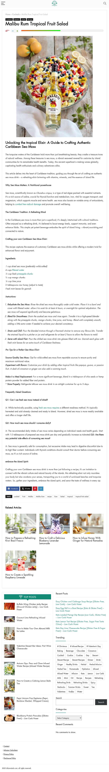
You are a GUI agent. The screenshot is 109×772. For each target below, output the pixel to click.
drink (98, 659)
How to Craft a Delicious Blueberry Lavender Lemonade (52, 540)
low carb (100, 673)
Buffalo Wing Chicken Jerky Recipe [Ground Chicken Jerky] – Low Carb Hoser (32, 607)
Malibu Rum (40, 496)
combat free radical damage (28, 204)
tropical (70, 496)
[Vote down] (13, 31)
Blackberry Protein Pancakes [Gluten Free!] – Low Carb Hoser (33, 717)
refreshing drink (63, 682)
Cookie (70, 655)
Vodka (71, 691)
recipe (49, 496)
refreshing (99, 678)
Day (87, 655)
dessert (95, 655)
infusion (75, 673)
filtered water (18, 270)
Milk (59, 678)
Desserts (16, 19)
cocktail (16, 496)
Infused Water (62, 673)
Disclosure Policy (10, 758)
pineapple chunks (25, 273)
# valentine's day (94, 646)
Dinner (90, 659)
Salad (62, 496)
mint (66, 678)
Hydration (86, 669)
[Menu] (3, 3)
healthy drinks (72, 664)
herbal (83, 664)
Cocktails (16, 14)
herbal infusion (95, 664)
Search (59, 698)
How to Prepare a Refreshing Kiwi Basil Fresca (20, 539)
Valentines (61, 691)
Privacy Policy (9, 754)
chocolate (81, 650)
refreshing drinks (81, 682)
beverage (70, 650)
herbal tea (61, 669)
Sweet (86, 687)
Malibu (30, 496)
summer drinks (74, 687)
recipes (88, 678)
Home (7, 14)
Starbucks (61, 687)
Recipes (30, 19)
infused (96, 669)
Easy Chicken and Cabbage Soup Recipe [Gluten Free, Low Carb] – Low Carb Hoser (80, 602)
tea (93, 687)
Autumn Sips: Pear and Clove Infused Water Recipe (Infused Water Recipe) (33, 664)
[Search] (105, 3)
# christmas (62, 646)
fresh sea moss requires (49, 407)
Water (79, 691)
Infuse (23, 19)
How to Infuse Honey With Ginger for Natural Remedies (88, 539)
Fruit (23, 496)
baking (60, 650)
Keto (83, 673)
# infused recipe (76, 646)
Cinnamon (92, 650)
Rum (55, 496)
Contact (6, 746)
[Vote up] (17, 31)
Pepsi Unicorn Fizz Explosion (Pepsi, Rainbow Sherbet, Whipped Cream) (33, 699)
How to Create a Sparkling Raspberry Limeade (19, 576)
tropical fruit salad (82, 496)
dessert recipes (78, 659)
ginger (60, 664)
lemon (90, 673)
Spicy (93, 682)
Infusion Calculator (11, 750)
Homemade (74, 669)
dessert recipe (63, 659)
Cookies (79, 655)
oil (72, 678)
